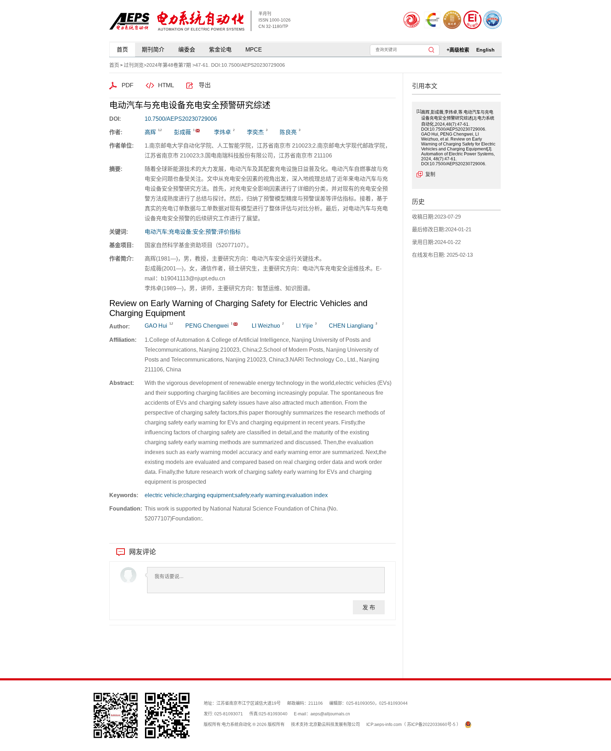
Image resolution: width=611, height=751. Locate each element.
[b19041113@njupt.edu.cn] (198, 130)
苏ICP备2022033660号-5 (431, 724)
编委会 (186, 50)
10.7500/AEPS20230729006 (181, 119)
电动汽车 (156, 232)
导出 (205, 85)
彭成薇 (182, 132)
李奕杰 (255, 132)
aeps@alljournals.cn (330, 713)
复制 (430, 174)
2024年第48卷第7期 (168, 65)
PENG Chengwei (207, 326)
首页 (122, 50)
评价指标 (229, 232)
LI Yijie (304, 326)
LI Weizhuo (266, 326)
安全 (198, 232)
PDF (127, 85)
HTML (166, 85)
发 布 (368, 607)
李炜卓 (222, 132)
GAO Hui (156, 326)
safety (242, 495)
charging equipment (208, 495)
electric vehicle (163, 495)
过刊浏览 (134, 65)
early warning (268, 495)
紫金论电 (220, 50)
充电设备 (180, 232)
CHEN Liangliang (351, 326)
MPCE (253, 50)
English (485, 50)
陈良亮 (288, 132)
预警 (211, 232)
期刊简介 (153, 50)
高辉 (150, 132)
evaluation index (307, 495)
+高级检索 (458, 50)
